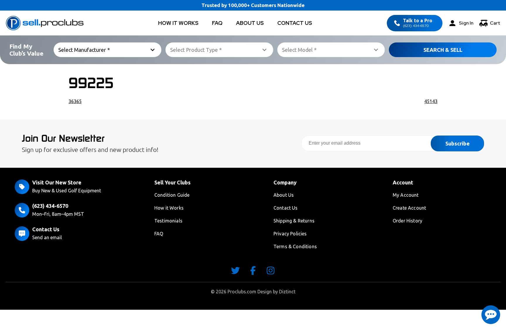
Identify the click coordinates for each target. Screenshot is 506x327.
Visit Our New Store (56, 182)
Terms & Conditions (295, 246)
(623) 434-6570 (417, 23)
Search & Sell (442, 50)
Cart (495, 23)
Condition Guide (171, 195)
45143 (430, 101)
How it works (178, 23)
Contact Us (294, 23)
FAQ (217, 23)
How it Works (169, 207)
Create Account (409, 207)
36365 (75, 101)
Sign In (466, 23)
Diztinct (287, 291)
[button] (490, 314)
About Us (250, 23)
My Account (406, 195)
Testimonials (168, 220)
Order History (407, 220)
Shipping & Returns (293, 220)
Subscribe (457, 143)
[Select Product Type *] (219, 49)
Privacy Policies (290, 233)
